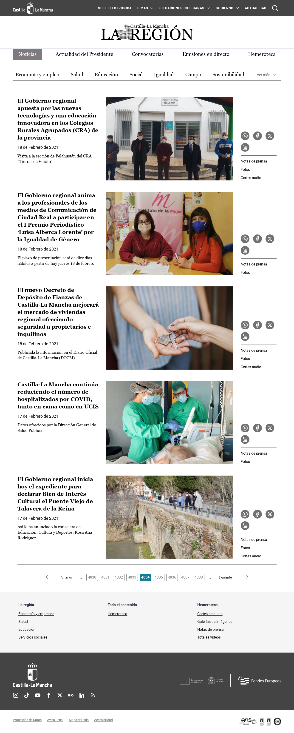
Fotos (245, 169)
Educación (106, 74)
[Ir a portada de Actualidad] (147, 34)
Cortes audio (251, 178)
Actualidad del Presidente (84, 54)
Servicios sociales (32, 637)
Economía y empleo (37, 74)
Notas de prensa (254, 161)
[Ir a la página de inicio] (33, 8)
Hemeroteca (262, 54)
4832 (119, 577)
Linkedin (81, 695)
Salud (77, 74)
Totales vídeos (209, 637)
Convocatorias (148, 54)
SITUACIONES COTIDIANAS (181, 8)
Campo (193, 74)
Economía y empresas (36, 614)
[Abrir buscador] (275, 8)
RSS (92, 695)
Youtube (37, 695)
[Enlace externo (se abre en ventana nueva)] (260, 721)
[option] (37, 74)
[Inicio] (75, 675)
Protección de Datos (27, 720)
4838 (199, 577)
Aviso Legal (55, 720)
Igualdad (164, 74)
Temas (142, 8)
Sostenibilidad (228, 74)
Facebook (48, 695)
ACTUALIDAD (255, 8)
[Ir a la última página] (243, 577)
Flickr (70, 695)
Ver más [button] (263, 75)
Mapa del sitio (79, 720)
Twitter (59, 695)
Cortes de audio (210, 614)
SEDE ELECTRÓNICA (115, 8)
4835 (159, 577)
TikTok (26, 695)
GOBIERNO (225, 8)
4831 (105, 577)
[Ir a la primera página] (51, 577)
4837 (185, 577)
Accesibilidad (103, 720)
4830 (92, 577)
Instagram (15, 695)
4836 (172, 577)
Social (136, 74)
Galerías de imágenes (214, 621)
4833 (132, 577)
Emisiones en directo (206, 54)
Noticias (27, 54)
